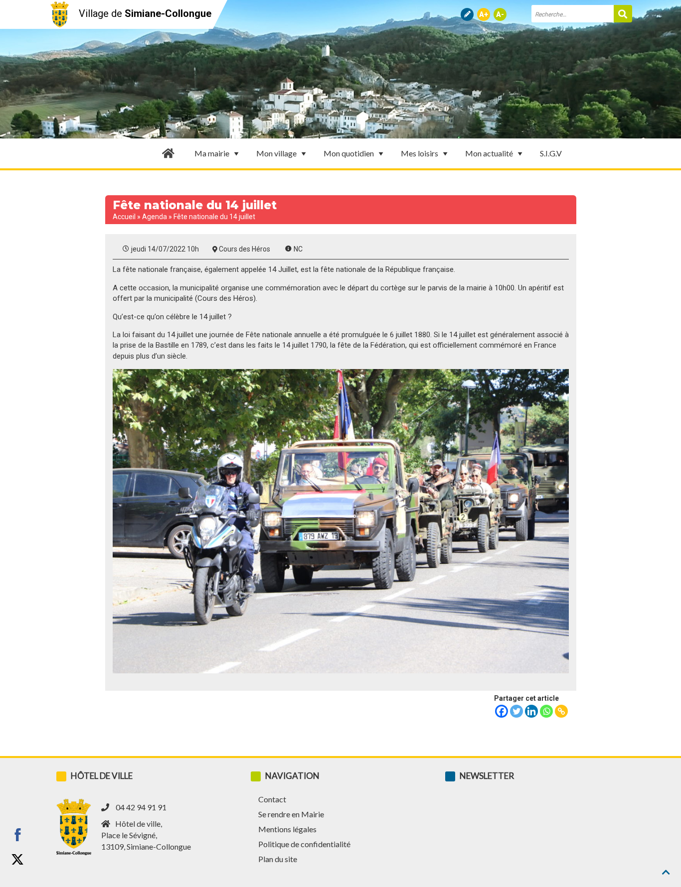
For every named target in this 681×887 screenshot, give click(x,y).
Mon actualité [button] (489, 153)
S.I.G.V (551, 153)
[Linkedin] (531, 711)
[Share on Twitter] (17, 859)
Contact (272, 799)
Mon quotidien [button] (349, 153)
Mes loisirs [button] (419, 153)
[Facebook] (501, 711)
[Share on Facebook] (17, 834)
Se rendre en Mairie (291, 814)
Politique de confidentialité (304, 844)
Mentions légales (287, 829)
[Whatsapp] (546, 711)
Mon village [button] (276, 153)
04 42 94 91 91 (141, 807)
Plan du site (277, 859)
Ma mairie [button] (211, 153)
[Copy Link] (561, 711)
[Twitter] (516, 711)
